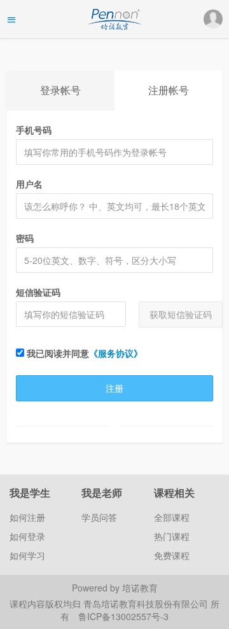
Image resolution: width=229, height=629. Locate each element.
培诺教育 (140, 587)
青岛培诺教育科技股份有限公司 (147, 603)
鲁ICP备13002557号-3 (123, 616)
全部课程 (172, 517)
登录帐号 (60, 90)
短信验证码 (38, 292)
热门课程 (172, 536)
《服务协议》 (115, 353)
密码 (25, 238)
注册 (114, 388)
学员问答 (99, 517)
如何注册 (27, 517)
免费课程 (172, 555)
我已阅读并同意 (83, 353)
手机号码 (34, 129)
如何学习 (27, 555)
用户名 (29, 183)
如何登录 (27, 536)
